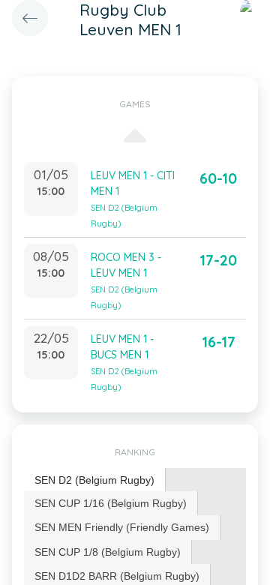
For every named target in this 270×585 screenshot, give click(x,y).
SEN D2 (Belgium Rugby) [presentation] (94, 480)
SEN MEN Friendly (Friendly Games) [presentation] (121, 527)
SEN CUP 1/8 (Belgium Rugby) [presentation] (107, 552)
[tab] (95, 480)
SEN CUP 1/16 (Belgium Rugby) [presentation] (110, 503)
